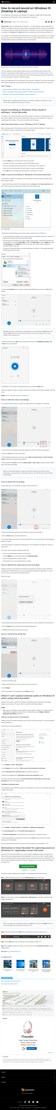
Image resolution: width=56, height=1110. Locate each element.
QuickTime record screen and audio (26, 1060)
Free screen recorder (7, 1059)
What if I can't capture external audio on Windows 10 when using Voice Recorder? (23, 92)
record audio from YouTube (37, 73)
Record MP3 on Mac (16, 1059)
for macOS (32, 870)
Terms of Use (13, 1107)
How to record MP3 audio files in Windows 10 (17, 395)
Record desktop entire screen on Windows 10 (34, 1062)
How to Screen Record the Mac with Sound (11, 981)
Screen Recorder (27, 37)
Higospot (44, 1107)
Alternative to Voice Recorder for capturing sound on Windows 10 (19, 94)
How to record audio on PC (13, 951)
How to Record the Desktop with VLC (9, 983)
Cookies (23, 1107)
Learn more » (50, 1052)
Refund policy (28, 1107)
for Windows (25, 870)
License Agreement (36, 1107)
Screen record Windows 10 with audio (11, 1060)
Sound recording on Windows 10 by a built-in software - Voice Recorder (21, 89)
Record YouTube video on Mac (18, 1062)
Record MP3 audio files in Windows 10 (42, 1059)
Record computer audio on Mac (41, 1060)
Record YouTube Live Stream (27, 1059)
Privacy (18, 1107)
